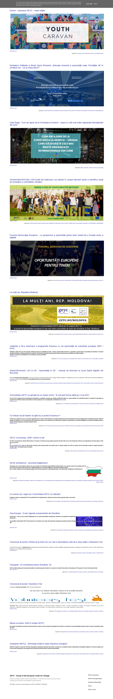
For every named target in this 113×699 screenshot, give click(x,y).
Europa (76, 530)
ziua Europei (100, 530)
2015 (53, 501)
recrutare (91, 631)
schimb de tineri (93, 425)
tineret (101, 53)
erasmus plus (87, 53)
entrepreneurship (50, 480)
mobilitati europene (69, 425)
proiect (93, 480)
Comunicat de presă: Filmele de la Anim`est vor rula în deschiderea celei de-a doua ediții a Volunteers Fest (56, 542)
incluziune (78, 110)
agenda (61, 530)
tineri (102, 334)
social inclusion (91, 110)
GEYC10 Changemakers (95, 678)
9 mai (57, 530)
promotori (100, 280)
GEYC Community (93, 675)
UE (102, 110)
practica (87, 631)
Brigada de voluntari (62, 611)
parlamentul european (93, 280)
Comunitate (66, 403)
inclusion (73, 110)
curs (45, 480)
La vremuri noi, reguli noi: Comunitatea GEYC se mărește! (35, 494)
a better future (33, 383)
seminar (91, 383)
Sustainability (98, 110)
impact (88, 451)
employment (66, 530)
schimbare (100, 572)
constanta (85, 167)
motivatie (85, 572)
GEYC (92, 53)
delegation (51, 223)
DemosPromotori (41, 383)
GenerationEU (75, 280)
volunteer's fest (99, 552)
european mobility (57, 383)
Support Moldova (93, 334)
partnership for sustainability (89, 223)
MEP (80, 280)
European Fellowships (94, 682)
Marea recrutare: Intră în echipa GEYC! (27, 623)
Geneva (95, 167)
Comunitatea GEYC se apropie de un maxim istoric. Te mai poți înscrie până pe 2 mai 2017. (50, 395)
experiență (78, 480)
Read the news (13, 51)
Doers (90, 686)
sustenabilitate (99, 223)
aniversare (65, 358)
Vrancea (101, 653)
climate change (33, 223)
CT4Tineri (91, 167)
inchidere (91, 403)
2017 (58, 358)
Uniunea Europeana (98, 383)
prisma (91, 530)
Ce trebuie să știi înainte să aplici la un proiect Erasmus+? (35, 415)
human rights (83, 501)
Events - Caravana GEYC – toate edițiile (27, 10)
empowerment (68, 280)
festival (83, 552)
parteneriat (91, 611)
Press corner (92, 689)
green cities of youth (63, 223)
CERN (81, 167)
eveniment (81, 530)
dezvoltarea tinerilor (74, 501)
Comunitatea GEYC (58, 334)
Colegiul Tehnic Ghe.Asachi (48, 653)
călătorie (32, 480)
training (101, 480)
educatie (61, 110)
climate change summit (42, 223)
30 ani (61, 358)
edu (83, 53)
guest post (61, 425)
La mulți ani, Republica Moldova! (24, 292)
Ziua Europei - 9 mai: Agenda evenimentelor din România (35, 513)
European (65, 334)
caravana (79, 53)
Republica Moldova (83, 334)
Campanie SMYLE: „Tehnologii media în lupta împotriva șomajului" (39, 644)
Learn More (89, 3)
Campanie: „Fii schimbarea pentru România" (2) (30, 565)
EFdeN (56, 223)
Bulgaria (27, 480)
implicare (89, 501)
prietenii (90, 480)
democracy (55, 280)
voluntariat (100, 358)
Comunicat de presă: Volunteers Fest (26, 584)
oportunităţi (97, 53)
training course (99, 482)
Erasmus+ (73, 480)
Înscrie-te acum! (62, 399)
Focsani (74, 653)
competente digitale (60, 653)
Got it (95, 3)
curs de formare (48, 425)
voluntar (93, 552)
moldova (70, 334)
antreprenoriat (21, 480)
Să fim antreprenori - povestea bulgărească (28, 463)
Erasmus (80, 358)
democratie (61, 280)
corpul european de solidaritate (51, 110)
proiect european (85, 425)
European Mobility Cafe (67, 383)
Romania (98, 451)
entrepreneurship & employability (63, 480)
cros (68, 611)
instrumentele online (84, 653)
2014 (55, 611)
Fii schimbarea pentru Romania (74, 572)
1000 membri (73, 451)
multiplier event (72, 223)
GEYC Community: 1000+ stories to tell (27, 438)
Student (96, 631)
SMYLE (97, 653)
